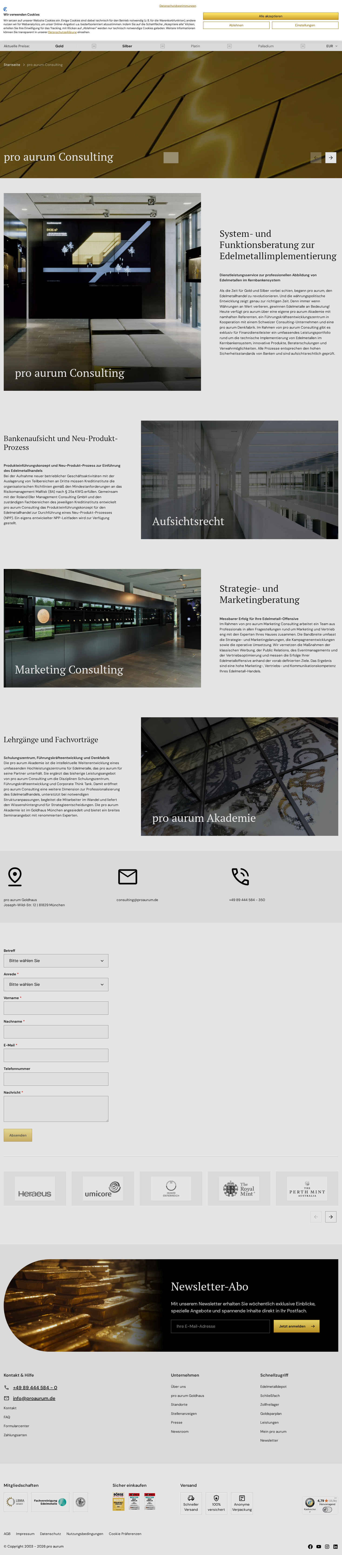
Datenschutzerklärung (62, 32)
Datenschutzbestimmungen (178, 6)
